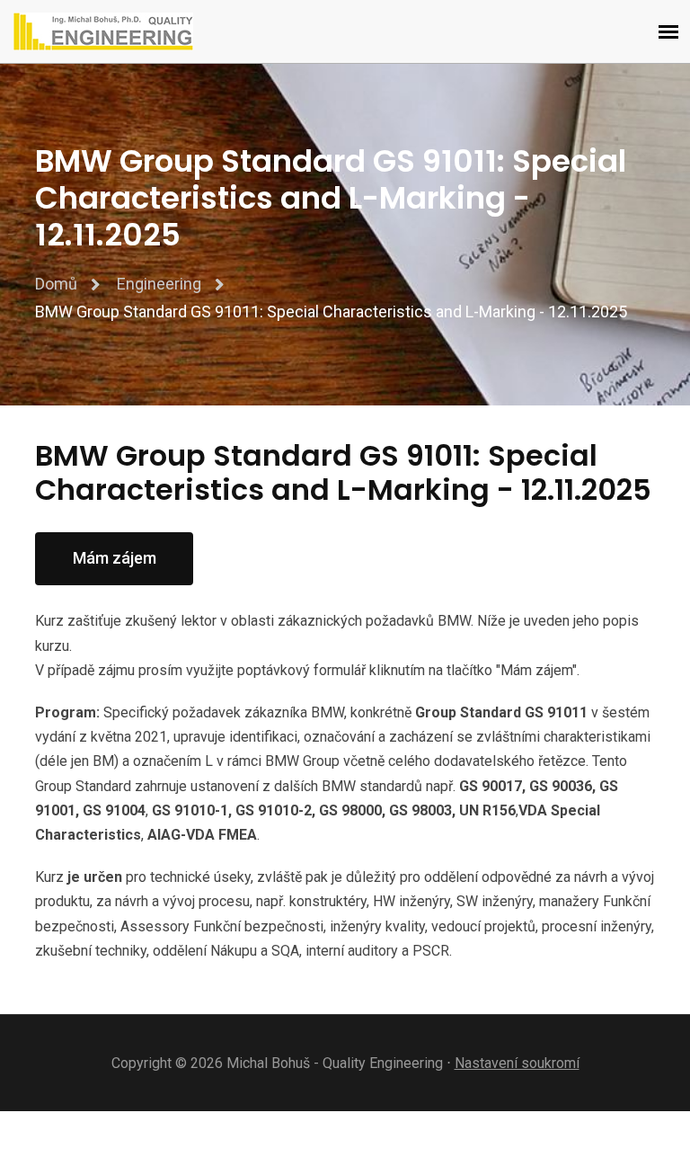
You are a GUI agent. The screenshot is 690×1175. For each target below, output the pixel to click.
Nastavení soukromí (517, 1063)
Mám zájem (114, 557)
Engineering (159, 283)
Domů (56, 283)
